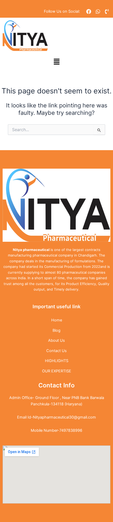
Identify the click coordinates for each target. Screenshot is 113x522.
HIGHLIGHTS (56, 360)
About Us (56, 340)
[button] (56, 62)
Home (56, 320)
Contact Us (56, 350)
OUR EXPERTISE (56, 371)
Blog (56, 330)
